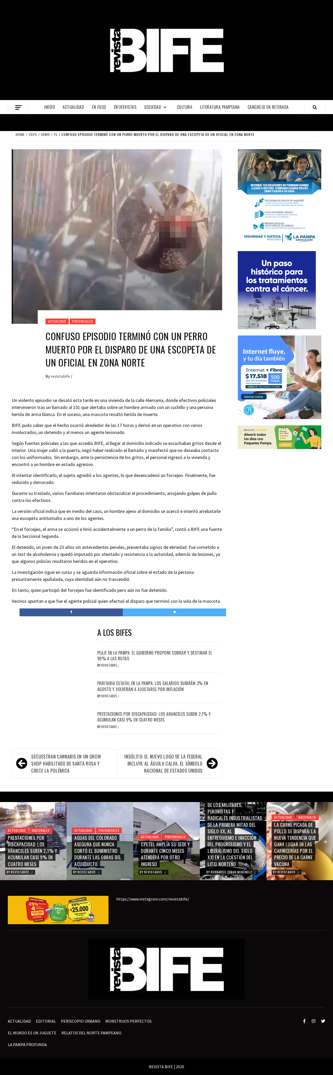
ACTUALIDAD (73, 107)
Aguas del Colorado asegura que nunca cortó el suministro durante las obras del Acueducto (97, 850)
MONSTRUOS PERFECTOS (128, 1021)
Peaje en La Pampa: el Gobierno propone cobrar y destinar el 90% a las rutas (154, 656)
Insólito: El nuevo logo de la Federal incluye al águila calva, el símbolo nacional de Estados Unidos (163, 763)
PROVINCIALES (82, 321)
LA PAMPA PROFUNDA (27, 1044)
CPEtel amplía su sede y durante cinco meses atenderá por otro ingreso (165, 854)
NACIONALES (41, 830)
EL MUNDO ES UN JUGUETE (32, 1032)
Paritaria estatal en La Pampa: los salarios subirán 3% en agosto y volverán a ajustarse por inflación (152, 686)
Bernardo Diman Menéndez (232, 872)
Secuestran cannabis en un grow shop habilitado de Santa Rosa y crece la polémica (66, 763)
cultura (185, 107)
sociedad (152, 107)
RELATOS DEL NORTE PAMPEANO (91, 1032)
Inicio (49, 107)
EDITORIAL (46, 1021)
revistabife (61, 376)
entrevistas (125, 107)
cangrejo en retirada (268, 107)
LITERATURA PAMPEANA (220, 107)
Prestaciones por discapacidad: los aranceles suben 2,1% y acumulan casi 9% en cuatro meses (154, 717)
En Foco (99, 107)
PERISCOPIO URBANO (80, 1021)
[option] (33, 841)
